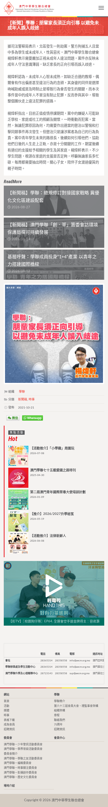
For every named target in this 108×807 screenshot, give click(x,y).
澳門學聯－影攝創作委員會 (20, 772)
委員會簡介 (11, 753)
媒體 (6, 710)
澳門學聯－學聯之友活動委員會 (23, 758)
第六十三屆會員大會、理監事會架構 (76, 706)
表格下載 (9, 720)
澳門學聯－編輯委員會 (17, 763)
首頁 (6, 701)
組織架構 (59, 710)
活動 (6, 706)
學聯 (22, 391)
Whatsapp (33, 418)
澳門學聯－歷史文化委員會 (20, 777)
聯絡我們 (59, 720)
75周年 (58, 724)
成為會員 (9, 724)
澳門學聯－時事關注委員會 (20, 767)
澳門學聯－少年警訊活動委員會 (23, 744)
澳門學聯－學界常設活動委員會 (23, 749)
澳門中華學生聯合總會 (29, 8)
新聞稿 (22, 399)
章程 (57, 715)
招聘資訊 (9, 729)
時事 (32, 399)
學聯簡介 (59, 701)
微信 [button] (14, 418)
